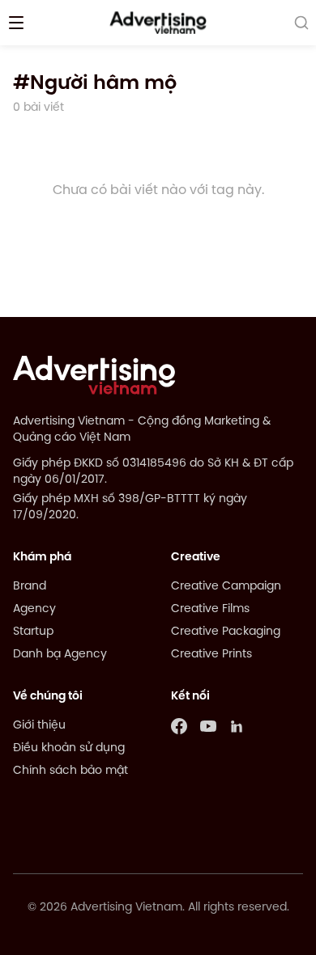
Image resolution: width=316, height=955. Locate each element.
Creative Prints (211, 655)
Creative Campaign (226, 587)
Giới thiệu (39, 726)
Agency (34, 609)
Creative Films (210, 609)
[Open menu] (16, 22)
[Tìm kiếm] (301, 22)
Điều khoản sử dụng (69, 748)
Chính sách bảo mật (70, 771)
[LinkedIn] (237, 726)
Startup (33, 632)
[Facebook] (179, 726)
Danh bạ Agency (60, 655)
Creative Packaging (225, 632)
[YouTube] (208, 726)
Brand (29, 587)
